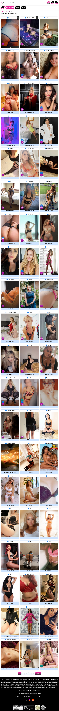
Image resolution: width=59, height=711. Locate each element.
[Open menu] (56, 2)
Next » (38, 673)
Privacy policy (33, 693)
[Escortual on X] (26, 700)
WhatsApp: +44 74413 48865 (22, 697)
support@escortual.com (37, 697)
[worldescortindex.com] (18, 707)
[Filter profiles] (2, 7)
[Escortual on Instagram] (29, 700)
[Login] (52, 2)
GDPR (39, 693)
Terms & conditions (23, 693)
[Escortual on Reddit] (33, 700)
